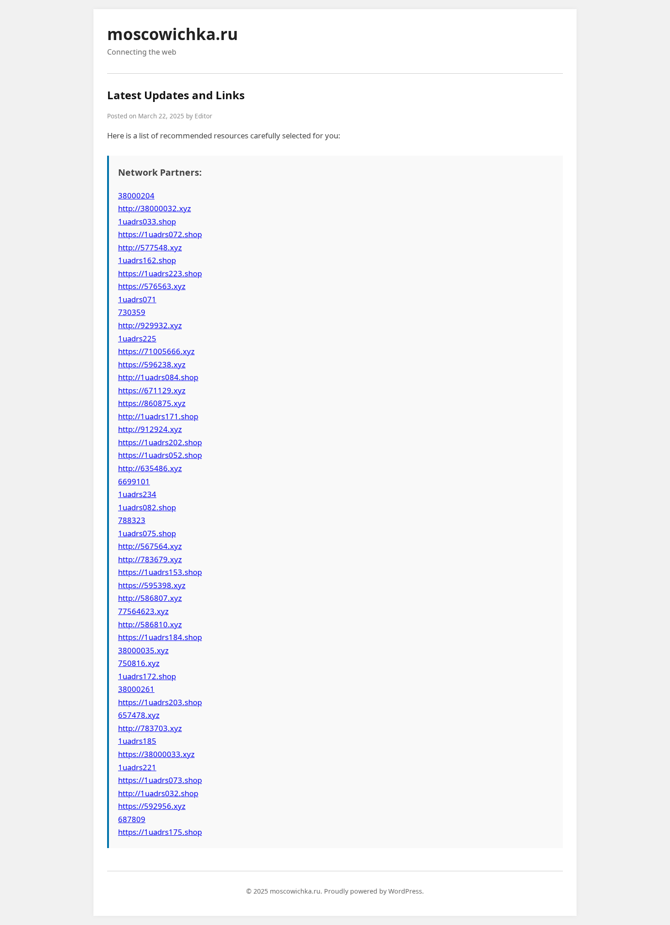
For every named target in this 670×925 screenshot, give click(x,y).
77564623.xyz (143, 611)
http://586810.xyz (150, 624)
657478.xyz (139, 715)
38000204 (136, 195)
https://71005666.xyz (156, 351)
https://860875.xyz (152, 403)
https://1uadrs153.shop (160, 572)
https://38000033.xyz (156, 754)
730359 (131, 312)
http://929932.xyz (150, 325)
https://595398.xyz (152, 585)
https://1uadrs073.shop (160, 780)
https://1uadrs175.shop (160, 832)
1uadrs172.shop (147, 676)
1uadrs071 (137, 299)
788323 (131, 520)
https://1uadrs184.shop (160, 637)
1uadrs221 (137, 767)
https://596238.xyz (152, 364)
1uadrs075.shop (147, 533)
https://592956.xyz (152, 806)
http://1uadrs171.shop (158, 416)
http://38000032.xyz (154, 208)
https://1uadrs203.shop (160, 702)
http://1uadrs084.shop (158, 377)
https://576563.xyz (152, 286)
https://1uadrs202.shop (160, 442)
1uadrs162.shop (147, 260)
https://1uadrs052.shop (160, 455)
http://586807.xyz (150, 598)
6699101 (134, 481)
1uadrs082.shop (147, 507)
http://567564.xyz (150, 546)
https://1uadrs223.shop (160, 273)
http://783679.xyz (150, 559)
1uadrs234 (137, 494)
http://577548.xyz (150, 247)
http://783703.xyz (150, 728)
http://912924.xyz (150, 429)
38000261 (136, 689)
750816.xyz (139, 663)
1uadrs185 (137, 741)
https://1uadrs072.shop (160, 234)
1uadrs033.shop (147, 221)
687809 (131, 819)
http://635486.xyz (150, 468)
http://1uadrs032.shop (158, 793)
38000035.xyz (143, 650)
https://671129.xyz (152, 390)
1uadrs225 (137, 338)
